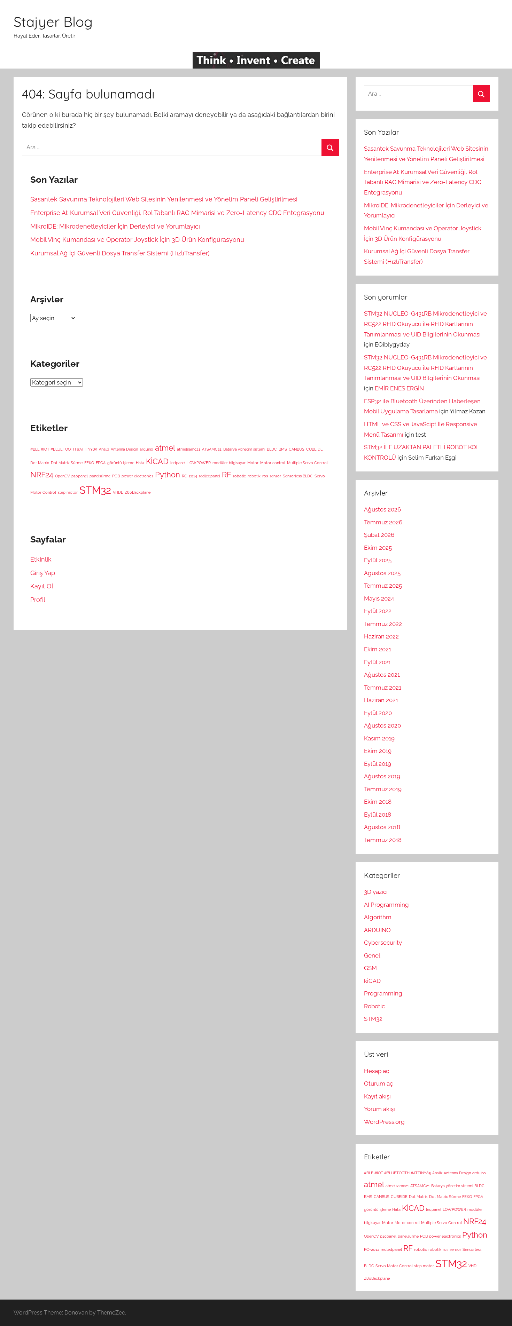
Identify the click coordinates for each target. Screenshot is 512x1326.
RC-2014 (189, 476)
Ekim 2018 (377, 801)
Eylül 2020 (378, 712)
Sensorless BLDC (298, 476)
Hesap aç (376, 1070)
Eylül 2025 (377, 560)
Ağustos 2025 (382, 573)
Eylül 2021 (377, 662)
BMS (283, 449)
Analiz (104, 449)
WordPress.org (384, 1121)
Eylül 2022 (377, 611)
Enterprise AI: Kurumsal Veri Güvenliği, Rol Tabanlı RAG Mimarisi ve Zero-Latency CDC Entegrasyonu (177, 212)
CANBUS (296, 449)
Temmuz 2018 (383, 839)
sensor (275, 476)
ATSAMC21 (212, 449)
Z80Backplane (137, 492)
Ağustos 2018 (382, 827)
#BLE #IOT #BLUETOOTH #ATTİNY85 (63, 449)
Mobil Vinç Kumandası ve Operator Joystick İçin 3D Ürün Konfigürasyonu (137, 239)
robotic (239, 476)
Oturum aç (378, 1083)
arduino (146, 449)
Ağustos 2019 (382, 776)
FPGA (101, 463)
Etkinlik (41, 559)
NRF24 (41, 474)
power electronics (137, 476)
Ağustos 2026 (382, 509)
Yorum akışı (379, 1108)
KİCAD (157, 461)
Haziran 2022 (381, 636)
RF (226, 474)
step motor (68, 492)
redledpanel (209, 476)
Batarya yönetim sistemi (244, 449)
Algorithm (377, 917)
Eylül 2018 (377, 814)
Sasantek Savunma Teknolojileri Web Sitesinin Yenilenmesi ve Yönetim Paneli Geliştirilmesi (163, 199)
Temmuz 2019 (383, 789)
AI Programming (386, 904)
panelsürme (100, 476)
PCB (116, 476)
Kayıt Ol (41, 586)
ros (265, 476)
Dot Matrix (39, 463)
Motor (252, 463)
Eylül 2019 (377, 763)
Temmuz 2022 (383, 623)
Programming (383, 993)
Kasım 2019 (379, 738)
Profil (37, 599)
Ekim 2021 (377, 649)
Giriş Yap (42, 573)
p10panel (79, 476)
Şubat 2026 (379, 534)
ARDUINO (377, 930)
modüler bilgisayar (229, 463)
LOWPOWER (199, 463)
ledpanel (178, 463)
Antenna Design (124, 449)
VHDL (118, 492)
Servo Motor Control (394, 1266)
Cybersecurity (383, 942)
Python (167, 474)
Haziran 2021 (381, 700)
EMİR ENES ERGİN (399, 388)
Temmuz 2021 (382, 687)
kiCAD (372, 980)
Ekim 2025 (378, 547)
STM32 (95, 490)
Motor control (272, 463)
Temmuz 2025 (383, 585)
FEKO (89, 463)
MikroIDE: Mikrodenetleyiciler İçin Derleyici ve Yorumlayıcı (115, 226)
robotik (254, 476)
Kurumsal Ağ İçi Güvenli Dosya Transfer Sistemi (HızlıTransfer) (120, 253)
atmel (165, 447)
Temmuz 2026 (383, 522)
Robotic (374, 1006)
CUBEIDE (314, 449)
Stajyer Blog (53, 21)
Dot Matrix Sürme (67, 463)
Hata (140, 463)
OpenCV (62, 476)
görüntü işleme (120, 463)
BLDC (272, 449)
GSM (370, 967)
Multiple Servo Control (307, 463)
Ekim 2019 (377, 750)
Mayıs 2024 (379, 598)
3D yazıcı (376, 891)
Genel (372, 955)
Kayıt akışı (377, 1096)
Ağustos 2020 (382, 725)
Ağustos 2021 (382, 674)
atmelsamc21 (188, 449)
